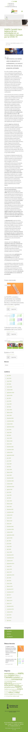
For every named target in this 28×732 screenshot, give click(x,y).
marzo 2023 (9, 469)
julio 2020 (9, 540)
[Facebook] (12, 1)
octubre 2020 (9, 532)
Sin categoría (9, 636)
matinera (14, 691)
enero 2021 (9, 523)
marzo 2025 (9, 409)
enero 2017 (9, 603)
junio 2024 (9, 429)
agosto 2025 (9, 395)
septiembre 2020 (10, 535)
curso (10, 681)
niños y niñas (14, 692)
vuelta (18, 696)
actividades (9, 673)
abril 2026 (9, 384)
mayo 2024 (9, 432)
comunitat (6, 679)
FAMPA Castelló (16, 43)
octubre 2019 (9, 560)
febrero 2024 (9, 441)
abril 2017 (9, 594)
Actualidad (9, 631)
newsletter (6, 692)
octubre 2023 (9, 452)
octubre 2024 (9, 423)
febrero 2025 (9, 412)
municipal (18, 691)
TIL (5, 696)
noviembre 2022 (10, 480)
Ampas (6, 675)
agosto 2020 (9, 537)
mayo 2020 (9, 546)
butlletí (17, 675)
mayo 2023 (9, 463)
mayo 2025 (9, 404)
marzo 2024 (9, 438)
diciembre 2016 (10, 606)
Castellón (16, 678)
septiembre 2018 (10, 575)
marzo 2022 (9, 500)
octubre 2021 (9, 515)
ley (4, 691)
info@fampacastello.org (11, 6)
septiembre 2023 (10, 455)
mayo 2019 (9, 566)
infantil (15, 689)
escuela (7, 687)
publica (11, 694)
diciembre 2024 (10, 418)
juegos (20, 689)
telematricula (20, 694)
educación (9, 685)
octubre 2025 (9, 389)
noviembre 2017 (10, 592)
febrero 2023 (9, 472)
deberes (14, 681)
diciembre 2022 (10, 478)
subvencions (15, 694)
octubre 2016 (9, 612)
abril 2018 (9, 580)
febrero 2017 (9, 600)
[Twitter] (14, 1)
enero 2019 (9, 572)
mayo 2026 (9, 381)
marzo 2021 (9, 518)
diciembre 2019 (10, 555)
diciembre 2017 (10, 589)
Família (6, 689)
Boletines (9, 634)
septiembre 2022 (10, 486)
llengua (7, 691)
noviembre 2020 (10, 529)
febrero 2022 (9, 503)
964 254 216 (11, 3)
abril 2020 (9, 549)
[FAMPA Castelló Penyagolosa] (14, 11)
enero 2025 (9, 415)
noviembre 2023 (10, 449)
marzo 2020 (9, 552)
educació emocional (16, 683)
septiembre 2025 (10, 392)
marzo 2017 (9, 597)
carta (20, 675)
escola (16, 685)
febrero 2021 (9, 520)
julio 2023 (9, 458)
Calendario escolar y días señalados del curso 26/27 (13, 328)
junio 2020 (9, 543)
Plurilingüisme (7, 694)
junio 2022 (9, 492)
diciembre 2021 (10, 509)
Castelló (8, 677)
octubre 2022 (9, 483)
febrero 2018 (9, 586)
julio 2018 (9, 577)
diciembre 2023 (10, 446)
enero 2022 (9, 506)
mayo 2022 (9, 495)
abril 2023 (9, 466)
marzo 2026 (9, 386)
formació (10, 689)
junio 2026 (9, 378)
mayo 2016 (9, 617)
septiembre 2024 (10, 426)
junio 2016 (9, 614)
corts (5, 681)
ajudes (15, 673)
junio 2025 (9, 401)
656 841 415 (11, 5)
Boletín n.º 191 (9, 352)
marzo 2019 (9, 569)
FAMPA (18, 687)
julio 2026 (9, 375)
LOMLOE (10, 691)
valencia (14, 696)
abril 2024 (9, 435)
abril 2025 (9, 406)
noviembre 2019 (10, 557)
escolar (21, 685)
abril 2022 (9, 498)
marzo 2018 (9, 583)
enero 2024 (9, 443)
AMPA (21, 673)
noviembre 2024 (10, 421)
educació (8, 683)
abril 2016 (9, 620)
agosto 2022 (9, 489)
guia (13, 689)
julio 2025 (9, 398)
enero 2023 (9, 475)
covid (7, 681)
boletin (11, 675)
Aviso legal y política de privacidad (12, 728)
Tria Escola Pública (9, 696)
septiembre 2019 (10, 563)
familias (12, 687)
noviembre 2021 (10, 512)
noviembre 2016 (10, 609)
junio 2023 (9, 461)
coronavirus (16, 679)
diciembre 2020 (10, 526)
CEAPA (21, 677)
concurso (9, 679)
